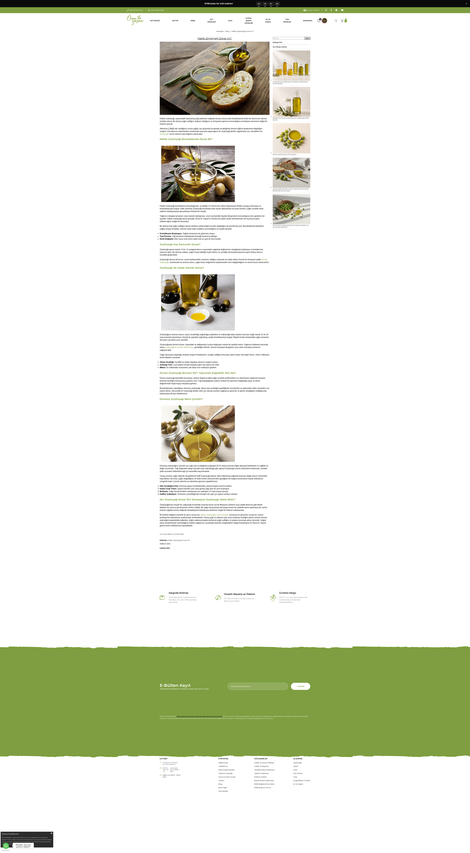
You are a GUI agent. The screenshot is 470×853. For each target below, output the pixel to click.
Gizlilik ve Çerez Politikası (264, 763)
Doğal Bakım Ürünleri (301, 780)
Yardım (221, 780)
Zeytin (295, 766)
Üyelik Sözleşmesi (261, 773)
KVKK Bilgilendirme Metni (264, 784)
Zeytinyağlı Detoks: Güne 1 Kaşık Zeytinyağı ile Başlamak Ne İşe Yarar (291, 189)
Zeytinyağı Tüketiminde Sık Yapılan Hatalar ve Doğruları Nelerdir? (291, 226)
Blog (220, 784)
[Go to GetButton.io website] (6, 850)
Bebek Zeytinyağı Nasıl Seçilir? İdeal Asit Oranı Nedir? (291, 119)
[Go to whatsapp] (6, 846)
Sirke (295, 770)
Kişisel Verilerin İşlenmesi (264, 780)
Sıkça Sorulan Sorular (226, 777)
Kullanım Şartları (260, 777)
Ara (307, 38)
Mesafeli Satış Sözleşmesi (264, 770)
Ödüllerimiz (223, 766)
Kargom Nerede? (313, 10)
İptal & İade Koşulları (226, 770)
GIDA (230, 21)
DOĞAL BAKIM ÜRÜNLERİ (249, 20)
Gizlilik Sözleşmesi (261, 766)
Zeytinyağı (297, 763)
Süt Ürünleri (298, 773)
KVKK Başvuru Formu (262, 788)
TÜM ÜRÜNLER (287, 20)
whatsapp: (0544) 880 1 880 (174, 769)
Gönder (300, 686)
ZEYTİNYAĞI (155, 21)
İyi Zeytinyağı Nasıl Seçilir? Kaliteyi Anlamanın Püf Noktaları (290, 82)
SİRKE (192, 21)
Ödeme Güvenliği (225, 773)
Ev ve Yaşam (298, 784)
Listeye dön (165, 548)
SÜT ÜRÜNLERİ (211, 20)
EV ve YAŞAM (268, 20)
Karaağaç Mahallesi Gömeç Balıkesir (170, 763)
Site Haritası (223, 791)
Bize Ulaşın (222, 788)
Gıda (295, 777)
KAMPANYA (307, 21)
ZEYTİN (175, 21)
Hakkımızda (223, 763)
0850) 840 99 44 (166, 769)
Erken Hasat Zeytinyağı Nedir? (284, 154)
